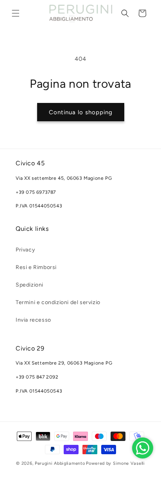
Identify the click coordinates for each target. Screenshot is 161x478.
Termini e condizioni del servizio (58, 302)
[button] (15, 13)
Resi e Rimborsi (36, 267)
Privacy (25, 249)
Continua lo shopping (81, 112)
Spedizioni (29, 284)
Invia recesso (33, 320)
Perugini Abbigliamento (60, 463)
